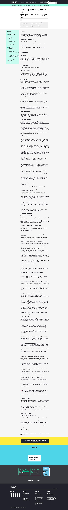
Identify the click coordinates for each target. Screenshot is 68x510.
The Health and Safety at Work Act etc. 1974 (28, 41)
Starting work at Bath (27, 5)
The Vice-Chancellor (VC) (13, 48)
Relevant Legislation (11, 34)
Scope (9, 33)
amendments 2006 (24, 45)
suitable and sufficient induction (30, 343)
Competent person (12, 40)
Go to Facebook (11, 494)
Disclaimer (48, 493)
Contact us (36, 493)
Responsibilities (10, 47)
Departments (40, 2)
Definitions (10, 35)
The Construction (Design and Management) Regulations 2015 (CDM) (33, 47)
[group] (23, 471)
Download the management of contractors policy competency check (35, 441)
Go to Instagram (15, 494)
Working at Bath (33, 5)
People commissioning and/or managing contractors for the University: (14, 56)
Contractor (10, 37)
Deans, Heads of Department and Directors (14, 53)
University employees (12, 59)
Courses (22, 2)
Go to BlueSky (13, 494)
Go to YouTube (17, 496)
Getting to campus (27, 500)
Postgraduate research (38, 497)
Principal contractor (12, 44)
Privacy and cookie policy (51, 497)
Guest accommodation (38, 503)
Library (36, 499)
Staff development (46, 5)
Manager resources (39, 5)
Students (46, 1)
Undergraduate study (38, 494)
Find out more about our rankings (34, 480)
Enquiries (9, 61)
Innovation (31, 2)
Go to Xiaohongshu (19, 496)
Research (27, 2)
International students (38, 498)
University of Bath (14, 2)
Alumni (56, 1)
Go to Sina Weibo (15, 496)
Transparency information (51, 498)
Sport (36, 2)
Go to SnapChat (19, 494)
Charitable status (13, 507)
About (45, 2)
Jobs (35, 504)
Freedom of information (51, 494)
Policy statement (11, 45)
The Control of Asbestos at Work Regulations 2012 (30, 49)
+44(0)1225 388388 (26, 499)
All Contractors (11, 38)
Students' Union (37, 500)
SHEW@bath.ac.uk (32, 459)
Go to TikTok (11, 496)
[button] (28, 478)
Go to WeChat (13, 496)
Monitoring (10, 60)
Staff (43, 1)
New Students (51, 1)
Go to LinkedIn (17, 494)
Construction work (12, 41)
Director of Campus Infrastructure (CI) (12, 51)
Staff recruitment (20, 5)
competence (30, 334)
